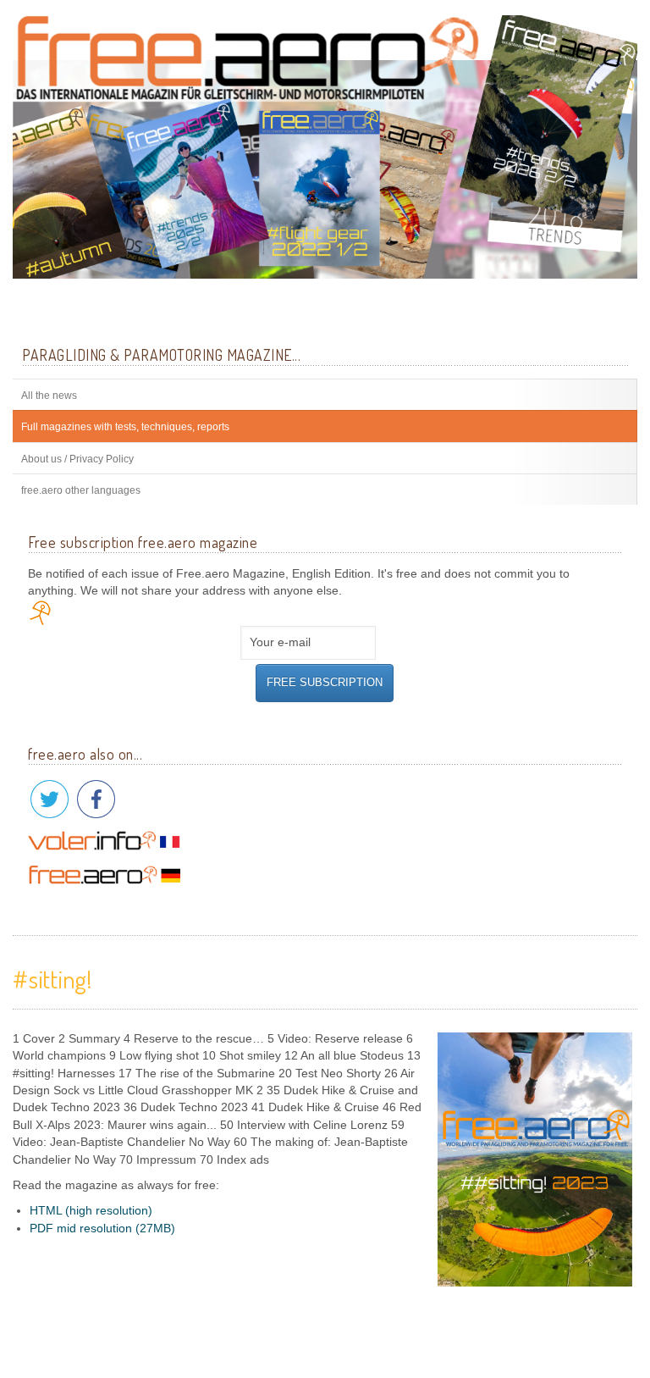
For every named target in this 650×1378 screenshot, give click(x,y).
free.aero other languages (80, 490)
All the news (49, 395)
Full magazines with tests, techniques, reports (125, 427)
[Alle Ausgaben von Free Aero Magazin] (324, 146)
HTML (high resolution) (91, 1210)
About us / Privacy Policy (77, 459)
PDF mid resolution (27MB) (102, 1228)
